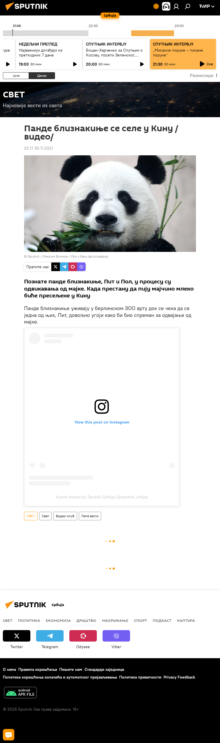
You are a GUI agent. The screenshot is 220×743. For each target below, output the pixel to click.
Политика (29, 620)
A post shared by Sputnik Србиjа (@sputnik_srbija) (102, 497)
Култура (186, 620)
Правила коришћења (37, 669)
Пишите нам (70, 669)
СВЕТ (31, 516)
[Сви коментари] (8, 734)
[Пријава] (176, 6)
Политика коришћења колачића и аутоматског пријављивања (60, 677)
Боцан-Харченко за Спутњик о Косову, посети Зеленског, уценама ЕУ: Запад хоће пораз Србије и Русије (114, 57)
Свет (45, 516)
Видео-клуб (65, 516)
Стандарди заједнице (104, 669)
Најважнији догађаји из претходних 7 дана (40, 53)
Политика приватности (140, 677)
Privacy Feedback (179, 677)
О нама (9, 669)
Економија (58, 620)
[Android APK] (20, 693)
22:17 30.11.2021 (38, 148)
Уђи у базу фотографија (89, 256)
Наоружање (115, 620)
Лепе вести (90, 516)
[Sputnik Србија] (28, 11)
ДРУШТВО (86, 620)
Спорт (140, 620)
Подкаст (162, 620)
